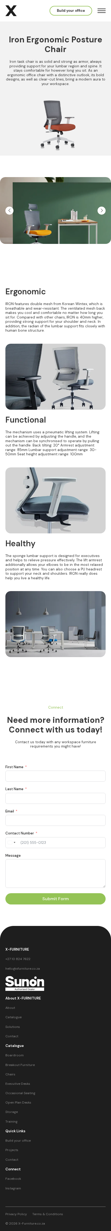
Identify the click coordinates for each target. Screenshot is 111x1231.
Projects (11, 1150)
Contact (11, 1036)
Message (13, 855)
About (10, 1008)
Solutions (12, 1027)
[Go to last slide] (9, 211)
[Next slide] (102, 211)
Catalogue (13, 1017)
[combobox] (11, 842)
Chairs (10, 1074)
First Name (14, 767)
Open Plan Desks (18, 1103)
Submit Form (55, 899)
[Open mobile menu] (102, 11)
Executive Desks (17, 1084)
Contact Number (19, 833)
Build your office (18, 1141)
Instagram (13, 1188)
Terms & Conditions (47, 1214)
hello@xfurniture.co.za (22, 969)
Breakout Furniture (20, 1065)
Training (11, 1122)
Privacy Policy (16, 1214)
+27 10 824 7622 (17, 959)
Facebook (13, 1179)
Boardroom (14, 1055)
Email (9, 811)
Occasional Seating (20, 1093)
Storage (11, 1112)
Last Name (14, 789)
